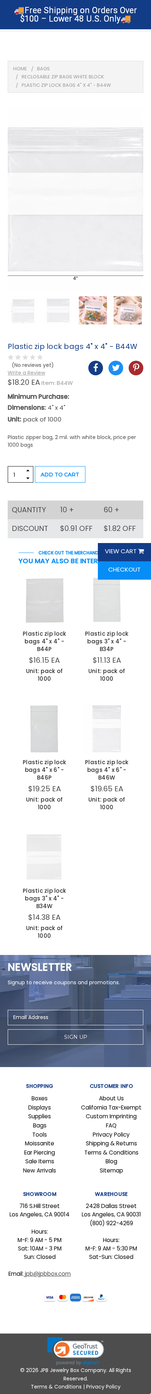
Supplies (39, 1116)
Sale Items (39, 1161)
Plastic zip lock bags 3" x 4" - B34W (44, 898)
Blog (111, 1161)
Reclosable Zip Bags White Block (63, 76)
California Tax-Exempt (111, 1107)
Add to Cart (60, 474)
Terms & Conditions (111, 1152)
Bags (43, 68)
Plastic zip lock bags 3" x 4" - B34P (106, 641)
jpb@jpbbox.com (47, 1274)
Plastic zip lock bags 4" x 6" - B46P (44, 769)
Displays (39, 1107)
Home (20, 68)
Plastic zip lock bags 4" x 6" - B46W (106, 769)
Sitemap (111, 1170)
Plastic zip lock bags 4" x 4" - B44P (44, 641)
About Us (111, 1098)
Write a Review (26, 372)
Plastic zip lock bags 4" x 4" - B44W (66, 85)
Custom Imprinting (111, 1116)
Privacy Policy (111, 1134)
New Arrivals (39, 1170)
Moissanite (39, 1143)
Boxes (40, 1098)
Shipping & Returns (111, 1143)
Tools (39, 1134)
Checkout (124, 569)
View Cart (121, 551)
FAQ (111, 1125)
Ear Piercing (39, 1152)
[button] (75, 1351)
